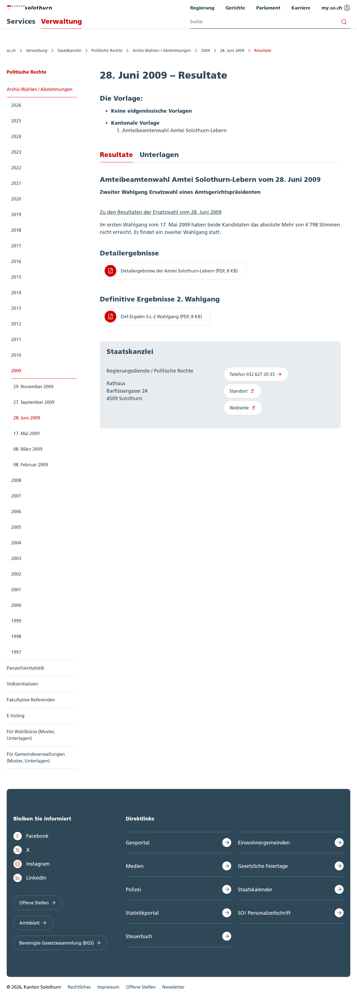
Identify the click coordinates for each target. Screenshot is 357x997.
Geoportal (137, 842)
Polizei (133, 889)
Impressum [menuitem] (108, 987)
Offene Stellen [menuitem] (141, 987)
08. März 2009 (27, 449)
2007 (16, 496)
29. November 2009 (33, 386)
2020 (16, 199)
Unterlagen (159, 155)
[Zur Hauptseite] (29, 6)
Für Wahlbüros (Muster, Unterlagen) (31, 735)
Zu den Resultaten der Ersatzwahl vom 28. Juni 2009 (160, 212)
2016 (16, 261)
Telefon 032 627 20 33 (252, 374)
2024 (16, 136)
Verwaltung (36, 50)
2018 (16, 230)
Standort (239, 391)
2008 (16, 480)
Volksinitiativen (22, 684)
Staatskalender (255, 889)
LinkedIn (36, 878)
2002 (16, 574)
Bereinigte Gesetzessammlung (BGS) (56, 943)
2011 (16, 339)
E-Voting (16, 715)
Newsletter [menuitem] (173, 987)
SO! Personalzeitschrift (264, 913)
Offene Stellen (34, 903)
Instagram (38, 864)
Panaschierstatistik (25, 668)
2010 (16, 355)
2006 (16, 511)
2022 (16, 167)
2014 (16, 292)
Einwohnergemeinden (264, 842)
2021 (16, 183)
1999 (16, 621)
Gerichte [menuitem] (235, 8)
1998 (16, 636)
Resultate (262, 50)
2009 (205, 50)
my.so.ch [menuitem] (333, 8)
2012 (16, 324)
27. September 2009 (33, 402)
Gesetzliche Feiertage (263, 866)
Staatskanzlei (69, 50)
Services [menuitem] (21, 21)
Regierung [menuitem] (202, 8)
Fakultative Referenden (31, 700)
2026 (16, 105)
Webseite (239, 408)
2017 (16, 245)
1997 (16, 652)
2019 (16, 214)
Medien (135, 866)
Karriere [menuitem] (300, 8)
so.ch (11, 50)
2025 (16, 121)
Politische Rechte (106, 50)
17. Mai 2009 (26, 433)
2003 (16, 558)
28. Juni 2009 (232, 50)
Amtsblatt (29, 923)
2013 (16, 308)
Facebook (37, 836)
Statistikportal (142, 913)
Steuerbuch (139, 936)
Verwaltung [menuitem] (61, 21)
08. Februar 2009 (30, 464)
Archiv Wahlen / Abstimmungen (161, 50)
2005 (16, 527)
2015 (16, 277)
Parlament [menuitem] (268, 8)
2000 (16, 605)
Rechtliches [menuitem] (79, 987)
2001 (16, 589)
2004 (16, 542)
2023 (16, 152)
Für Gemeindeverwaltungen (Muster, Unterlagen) (36, 757)
